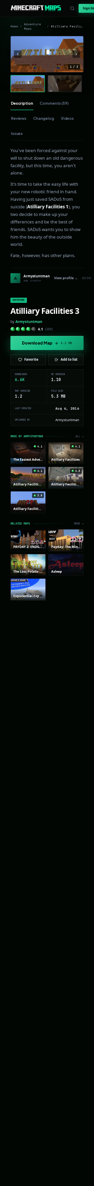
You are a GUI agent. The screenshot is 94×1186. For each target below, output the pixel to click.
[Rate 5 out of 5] (33, 329)
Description (22, 103)
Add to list (69, 359)
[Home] (35, 8)
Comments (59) (54, 103)
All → (79, 436)
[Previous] (18, 54)
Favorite (31, 359)
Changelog (43, 118)
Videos (67, 118)
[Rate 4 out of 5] (28, 329)
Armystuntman (28, 321)
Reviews (18, 118)
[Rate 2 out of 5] (18, 329)
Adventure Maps (32, 26)
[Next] (76, 54)
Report (87, 278)
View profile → (66, 278)
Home (14, 26)
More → (79, 523)
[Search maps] (72, 8)
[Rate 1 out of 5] (12, 329)
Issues (17, 133)
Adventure (19, 300)
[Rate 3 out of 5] (23, 329)
